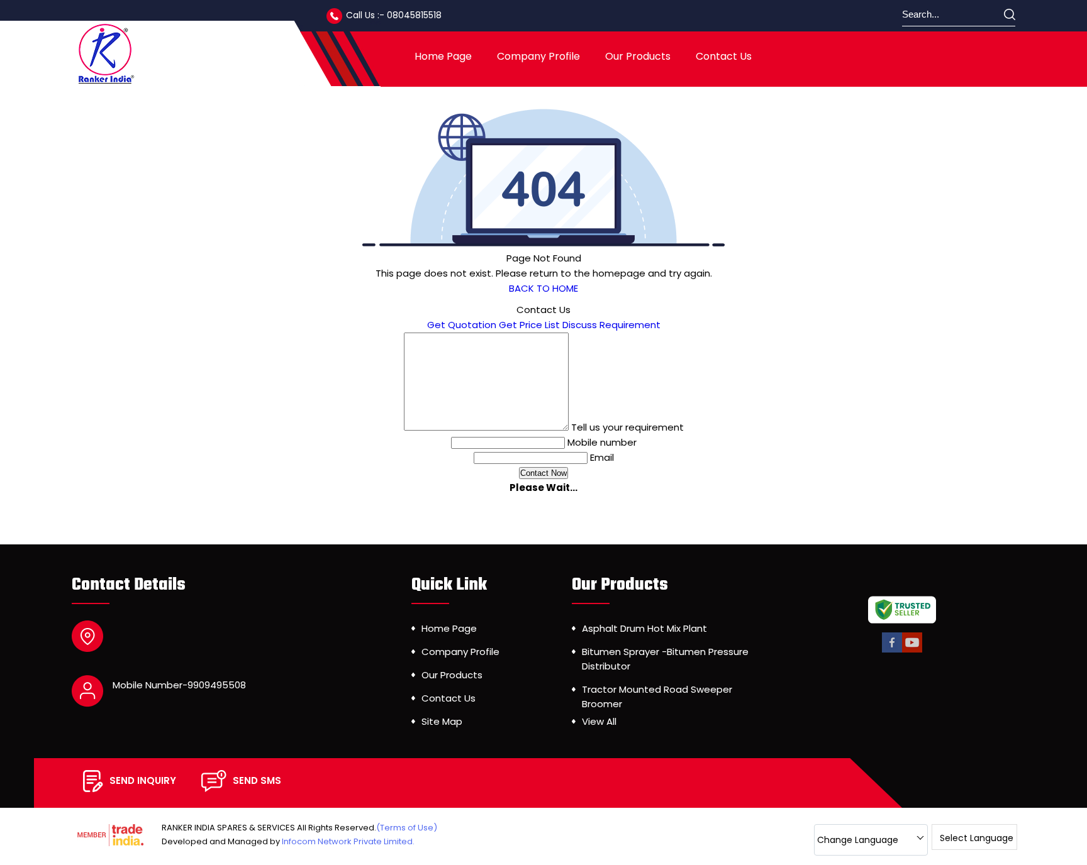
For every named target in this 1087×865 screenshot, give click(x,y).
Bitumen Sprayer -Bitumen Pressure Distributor (665, 659)
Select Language (976, 838)
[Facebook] (892, 650)
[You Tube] (912, 650)
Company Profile (538, 56)
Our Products (638, 56)
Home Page (443, 56)
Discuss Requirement (611, 324)
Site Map (441, 721)
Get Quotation (461, 324)
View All (599, 721)
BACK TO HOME (543, 288)
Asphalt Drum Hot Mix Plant (644, 628)
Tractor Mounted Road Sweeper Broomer (657, 696)
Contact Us (724, 56)
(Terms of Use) (406, 828)
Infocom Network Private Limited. (348, 841)
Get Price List (529, 324)
